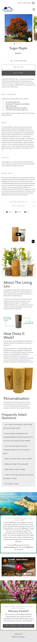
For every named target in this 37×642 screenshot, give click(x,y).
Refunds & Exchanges (18, 637)
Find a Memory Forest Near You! (18, 626)
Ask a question (18, 206)
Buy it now (18, 73)
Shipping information (18, 202)
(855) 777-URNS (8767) (24, 3)
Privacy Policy (18, 634)
